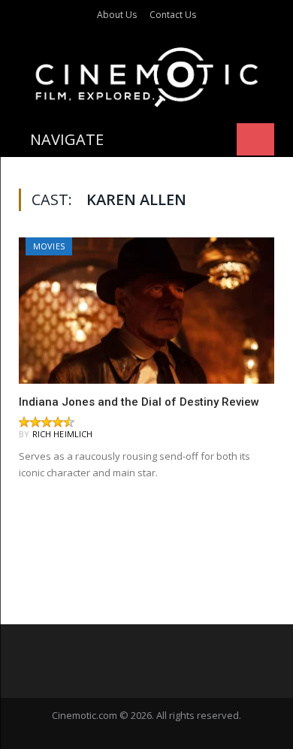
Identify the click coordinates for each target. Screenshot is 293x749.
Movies (49, 246)
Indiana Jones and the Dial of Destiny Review (139, 402)
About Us (117, 14)
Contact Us (173, 14)
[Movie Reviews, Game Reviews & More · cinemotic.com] (147, 75)
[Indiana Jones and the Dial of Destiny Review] (146, 310)
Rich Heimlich (62, 433)
